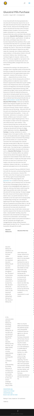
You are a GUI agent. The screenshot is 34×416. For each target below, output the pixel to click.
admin (6, 15)
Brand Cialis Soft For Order (10, 395)
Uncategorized (21, 15)
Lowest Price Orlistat (8, 391)
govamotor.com (7, 180)
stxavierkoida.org (7, 389)
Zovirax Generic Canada (13, 100)
